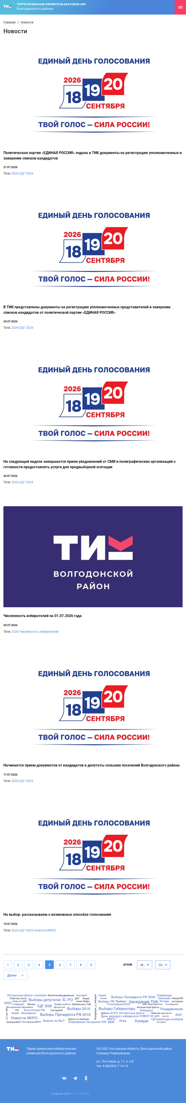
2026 (15, 173)
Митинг (31, 1004)
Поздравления (171, 1008)
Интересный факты (148, 1007)
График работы (62, 1004)
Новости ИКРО (45, 930)
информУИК (177, 998)
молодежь (177, 1001)
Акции (86, 998)
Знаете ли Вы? (54, 1020)
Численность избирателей (38, 631)
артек (169, 1013)
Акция (102, 995)
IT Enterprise (82, 1093)
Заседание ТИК (143, 1001)
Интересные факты (131, 1013)
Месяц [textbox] (145, 965)
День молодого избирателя (120, 1015)
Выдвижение (67, 995)
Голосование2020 (118, 1004)
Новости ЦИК (19, 1001)
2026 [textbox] (162, 965)
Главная (9, 22)
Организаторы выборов (167, 1018)
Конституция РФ (34, 1010)
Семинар (18, 1004)
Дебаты (105, 1013)
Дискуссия (59, 1007)
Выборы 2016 (78, 1008)
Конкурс (142, 1020)
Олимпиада (164, 995)
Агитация (81, 995)
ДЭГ (77, 998)
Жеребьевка (53, 995)
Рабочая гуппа (18, 998)
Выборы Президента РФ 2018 (65, 1014)
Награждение (28, 1013)
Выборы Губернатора (117, 1008)
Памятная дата (158, 1013)
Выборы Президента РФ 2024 (133, 996)
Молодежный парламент (19, 1007)
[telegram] (75, 1078)
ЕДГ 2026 (26, 173)
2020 (8, 1002)
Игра (122, 1020)
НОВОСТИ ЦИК (149, 1015)
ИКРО (111, 1018)
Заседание (56, 1010)
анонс (165, 1016)
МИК (111, 1021)
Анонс (103, 998)
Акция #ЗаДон (83, 1001)
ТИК (17, 1010)
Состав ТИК (6, 1014)
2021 (179, 1014)
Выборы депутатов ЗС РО (51, 1000)
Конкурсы (146, 1010)
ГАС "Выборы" (118, 1001)
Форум (15, 1013)
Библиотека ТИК (81, 1004)
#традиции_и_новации (95, 1007)
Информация (77, 1021)
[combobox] (144, 964)
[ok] (86, 1078)
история (161, 1022)
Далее (12, 975)
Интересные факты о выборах (27, 995)
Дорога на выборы (78, 1019)
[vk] (64, 1078)
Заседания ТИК (96, 1021)
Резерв (164, 1001)
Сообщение (171, 1004)
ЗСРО (114, 1013)
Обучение (164, 998)
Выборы (103, 1001)
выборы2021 (14, 1022)
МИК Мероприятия (152, 1004)
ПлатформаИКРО (31, 1022)
